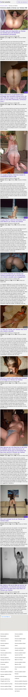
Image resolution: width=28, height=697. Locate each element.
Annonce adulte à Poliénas (7, 689)
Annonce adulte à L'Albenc (7, 671)
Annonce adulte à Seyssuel (21, 683)
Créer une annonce (22, 2)
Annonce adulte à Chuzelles (5, 644)
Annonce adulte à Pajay (6, 686)
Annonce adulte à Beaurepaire (5, 635)
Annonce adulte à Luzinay (6, 683)
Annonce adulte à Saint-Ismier (20, 644)
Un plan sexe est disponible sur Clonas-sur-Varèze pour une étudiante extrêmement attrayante (13, 32)
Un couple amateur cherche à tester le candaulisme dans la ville (12, 175)
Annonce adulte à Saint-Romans (20, 672)
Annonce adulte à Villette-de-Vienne (21, 690)
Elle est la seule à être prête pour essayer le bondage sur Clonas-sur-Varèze (13, 379)
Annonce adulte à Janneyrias (5, 668)
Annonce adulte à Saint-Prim (20, 668)
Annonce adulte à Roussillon (19, 635)
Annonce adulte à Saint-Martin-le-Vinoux (20, 658)
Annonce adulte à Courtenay (5, 649)
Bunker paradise (5, 2)
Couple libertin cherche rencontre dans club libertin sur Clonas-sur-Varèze (13, 220)
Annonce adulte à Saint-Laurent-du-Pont (20, 654)
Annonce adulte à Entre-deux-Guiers (6, 654)
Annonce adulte (3, 5)
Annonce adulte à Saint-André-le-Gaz (20, 639)
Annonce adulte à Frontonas (5, 663)
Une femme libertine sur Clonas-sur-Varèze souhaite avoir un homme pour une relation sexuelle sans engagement (12, 275)
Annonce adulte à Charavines (5, 639)
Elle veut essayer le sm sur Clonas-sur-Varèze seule (13, 520)
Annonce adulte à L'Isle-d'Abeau (6, 675)
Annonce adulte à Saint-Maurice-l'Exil (20, 663)
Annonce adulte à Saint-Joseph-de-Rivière (20, 649)
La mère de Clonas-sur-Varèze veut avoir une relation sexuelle (13, 330)
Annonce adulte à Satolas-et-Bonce (21, 677)
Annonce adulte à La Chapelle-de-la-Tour (5, 680)
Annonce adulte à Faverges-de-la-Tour (5, 658)
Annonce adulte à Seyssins (21, 681)
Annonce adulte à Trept (20, 686)
